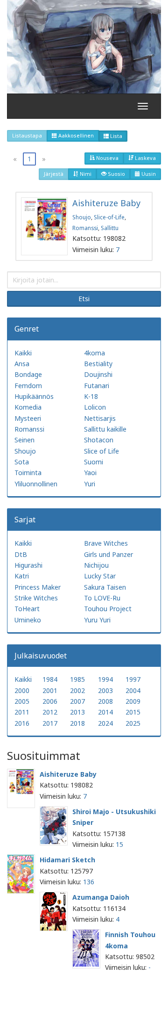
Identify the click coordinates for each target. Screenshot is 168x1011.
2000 (21, 690)
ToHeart (27, 608)
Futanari (96, 385)
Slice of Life (101, 451)
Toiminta (28, 472)
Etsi (84, 298)
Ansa (21, 363)
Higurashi (28, 565)
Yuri (89, 483)
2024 (105, 723)
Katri (21, 575)
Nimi (84, 173)
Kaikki (23, 352)
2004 (133, 690)
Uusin (148, 173)
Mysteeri (27, 418)
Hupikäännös (34, 396)
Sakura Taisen (105, 587)
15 (119, 844)
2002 (77, 690)
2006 (49, 701)
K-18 (91, 396)
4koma (94, 352)
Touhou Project (108, 608)
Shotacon (98, 439)
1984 (49, 679)
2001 (49, 690)
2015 (133, 712)
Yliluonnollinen (35, 483)
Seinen (24, 439)
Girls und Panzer (108, 554)
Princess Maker (37, 587)
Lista (115, 135)
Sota (21, 461)
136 (88, 881)
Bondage (28, 374)
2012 (49, 712)
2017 (49, 723)
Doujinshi (98, 374)
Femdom (28, 385)
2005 (21, 701)
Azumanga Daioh (100, 897)
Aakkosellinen (75, 135)
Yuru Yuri (97, 619)
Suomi (93, 461)
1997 (133, 679)
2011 (21, 712)
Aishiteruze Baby (106, 203)
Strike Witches (36, 597)
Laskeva (144, 157)
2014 (105, 712)
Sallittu (110, 227)
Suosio (115, 173)
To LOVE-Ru (102, 597)
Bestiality (98, 363)
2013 (77, 712)
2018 (77, 723)
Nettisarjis (100, 418)
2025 (133, 723)
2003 (105, 690)
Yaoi (90, 472)
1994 (105, 679)
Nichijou (96, 565)
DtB (20, 554)
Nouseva (107, 157)
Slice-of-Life (109, 217)
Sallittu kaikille (105, 429)
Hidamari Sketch (67, 859)
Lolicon (95, 407)
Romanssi (85, 227)
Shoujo (81, 217)
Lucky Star (100, 575)
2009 (133, 701)
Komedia (28, 407)
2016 (21, 723)
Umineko (27, 619)
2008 (105, 701)
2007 (77, 701)
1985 (77, 679)
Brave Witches (106, 543)
